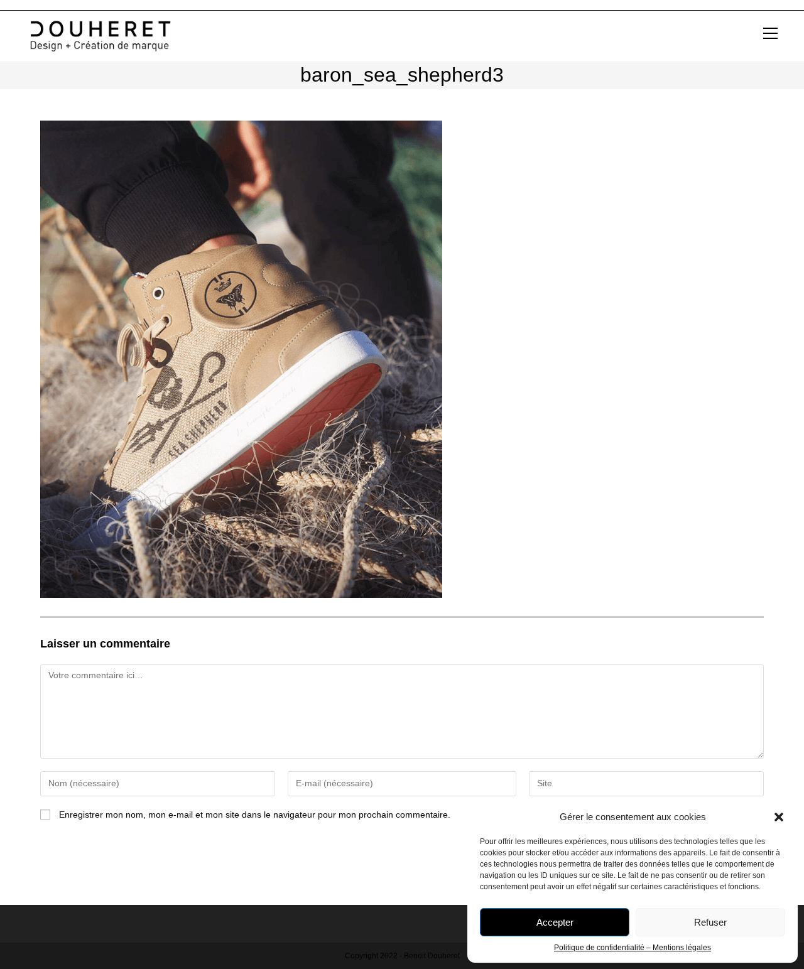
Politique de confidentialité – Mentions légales (632, 947)
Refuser (710, 922)
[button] (779, 817)
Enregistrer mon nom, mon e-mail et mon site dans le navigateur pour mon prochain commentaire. (254, 814)
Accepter (554, 922)
